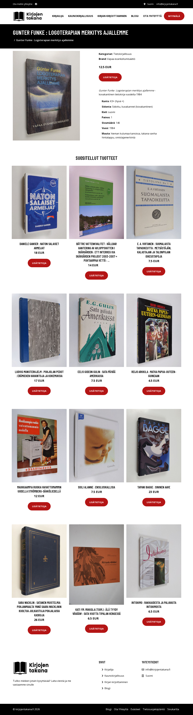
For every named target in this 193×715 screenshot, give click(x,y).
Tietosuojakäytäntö (154, 709)
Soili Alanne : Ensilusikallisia (96, 487)
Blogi (135, 16)
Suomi (150, 4)
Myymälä (174, 16)
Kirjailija (58, 16)
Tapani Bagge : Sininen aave (153, 487)
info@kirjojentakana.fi (167, 4)
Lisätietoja (110, 77)
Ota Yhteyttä (152, 16)
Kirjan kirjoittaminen (112, 16)
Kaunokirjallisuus (80, 16)
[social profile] (36, 4)
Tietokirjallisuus (122, 54)
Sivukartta (173, 709)
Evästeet (135, 709)
